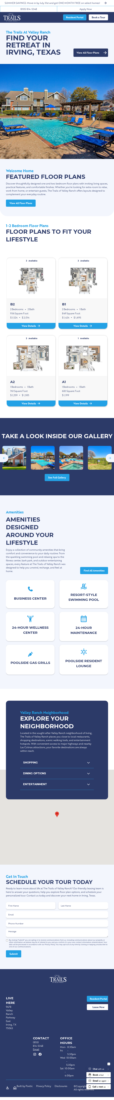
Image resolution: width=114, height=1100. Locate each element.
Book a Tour (98, 17)
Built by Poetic (25, 1086)
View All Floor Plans (21, 203)
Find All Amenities (94, 570)
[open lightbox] (14, 458)
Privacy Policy (43, 1086)
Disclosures (61, 1086)
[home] (11, 17)
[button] (4, 458)
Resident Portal (98, 998)
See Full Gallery (57, 477)
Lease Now (98, 1007)
